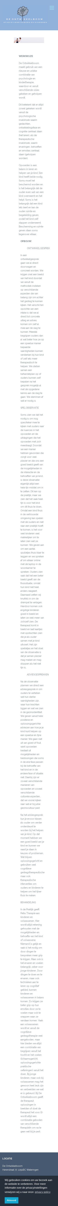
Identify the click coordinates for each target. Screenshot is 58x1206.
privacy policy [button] (42, 1192)
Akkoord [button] (11, 1200)
